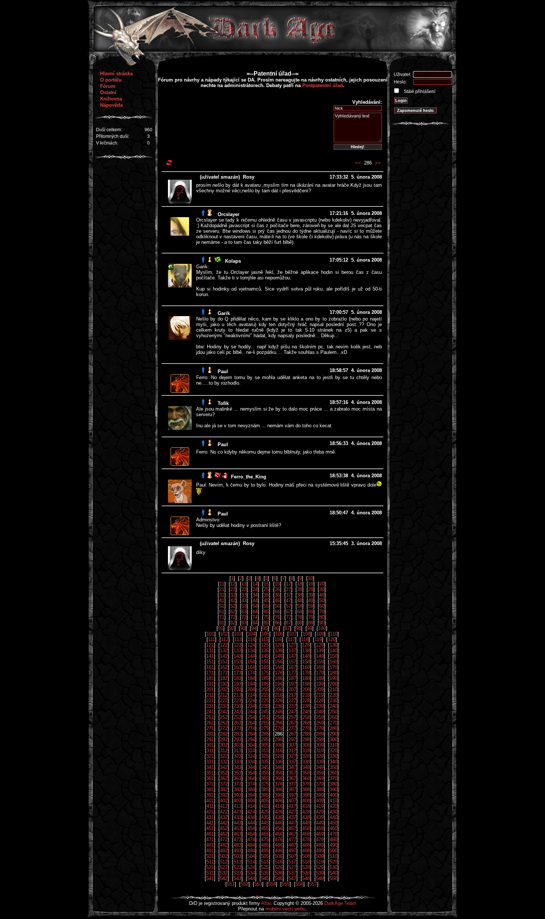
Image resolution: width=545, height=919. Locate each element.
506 (279, 856)
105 (265, 634)
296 (279, 739)
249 (320, 711)
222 (224, 700)
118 (304, 639)
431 (210, 817)
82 (232, 623)
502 (224, 856)
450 (333, 823)
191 (210, 684)
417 (292, 806)
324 (251, 756)
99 (309, 628)
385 (265, 789)
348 (306, 767)
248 (306, 711)
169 (320, 667)
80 (321, 617)
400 (333, 795)
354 (251, 773)
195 (265, 684)
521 (210, 867)
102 (224, 634)
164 (251, 667)
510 (333, 856)
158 (306, 661)
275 (265, 728)
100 (322, 628)
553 (258, 884)
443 (237, 823)
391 (210, 795)
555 (286, 884)
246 (279, 711)
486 (279, 845)
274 (251, 728)
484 (251, 845)
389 (320, 789)
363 (237, 778)
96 (276, 628)
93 (242, 628)
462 (224, 834)
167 (292, 667)
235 (265, 706)
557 (313, 884)
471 (210, 839)
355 (265, 773)
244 (251, 711)
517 (292, 862)
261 (210, 723)
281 (210, 734)
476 (279, 839)
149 (320, 656)
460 (333, 828)
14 (255, 584)
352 (224, 773)
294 (251, 739)
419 (320, 806)
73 (244, 617)
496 (279, 850)
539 (320, 873)
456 (279, 828)
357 (292, 773)
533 (237, 873)
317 (292, 750)
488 (306, 845)
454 (251, 828)
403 (237, 800)
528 (306, 867)
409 (320, 800)
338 (306, 761)
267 (292, 723)
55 (266, 606)
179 (320, 673)
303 (237, 745)
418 (306, 806)
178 (306, 673)
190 (333, 678)
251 (210, 717)
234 (251, 706)
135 (265, 650)
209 (320, 689)
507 (292, 856)
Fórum (107, 86)
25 (266, 589)
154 (251, 661)
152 (224, 661)
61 (221, 611)
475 (265, 839)
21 (221, 589)
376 (279, 784)
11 (221, 584)
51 (221, 606)
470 (333, 834)
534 (251, 873)
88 (299, 623)
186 (279, 678)
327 (292, 756)
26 (277, 589)
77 (288, 617)
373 (237, 784)
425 (265, 812)
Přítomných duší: (112, 136)
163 (237, 667)
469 (320, 834)
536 (279, 873)
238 (306, 706)
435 (265, 817)
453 (237, 828)
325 (265, 756)
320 (333, 750)
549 (320, 878)
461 (210, 834)
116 (278, 639)
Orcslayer (229, 214)
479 (320, 839)
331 (210, 761)
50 (321, 600)
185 (265, 678)
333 (237, 761)
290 (333, 734)
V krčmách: (107, 143)
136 (279, 650)
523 (237, 867)
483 (237, 845)
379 (320, 784)
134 (251, 650)
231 (210, 706)
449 (320, 823)
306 (279, 745)
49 (310, 600)
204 (251, 689)
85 (266, 623)
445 (265, 823)
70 (321, 611)
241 (210, 711)
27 (288, 589)
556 (299, 884)
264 (251, 723)
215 (265, 695)
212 (224, 695)
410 (333, 800)
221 (210, 700)
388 (306, 789)
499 (320, 850)
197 (292, 684)
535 (265, 873)
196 (279, 684)
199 (320, 684)
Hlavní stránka (116, 73)
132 (224, 650)
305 (265, 745)
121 (210, 645)
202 (224, 689)
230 (333, 700)
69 (310, 611)
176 (279, 673)
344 (251, 767)
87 (288, 623)
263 (237, 723)
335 (265, 761)
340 (333, 761)
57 (288, 606)
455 (265, 828)
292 (224, 739)
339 (320, 761)
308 (306, 745)
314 (251, 750)
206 (279, 689)
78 (299, 617)
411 (210, 806)
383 (237, 789)
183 (237, 678)
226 (279, 700)
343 (237, 767)
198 (306, 684)
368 (306, 778)
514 (251, 862)
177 (292, 673)
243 (237, 711)
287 (292, 734)
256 (279, 717)
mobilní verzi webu (285, 909)
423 (237, 812)
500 (333, 850)
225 (265, 700)
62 (232, 611)
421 (210, 812)
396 (279, 795)
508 (306, 856)
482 (224, 845)
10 (310, 578)
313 (237, 750)
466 (279, 834)
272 (224, 728)
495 (265, 850)
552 (244, 884)
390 (333, 789)
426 (279, 812)
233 (237, 706)
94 (254, 628)
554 (272, 884)
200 (333, 684)
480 (333, 839)
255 (265, 717)
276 (279, 728)
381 (210, 789)
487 (292, 845)
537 (292, 873)
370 (333, 778)
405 (265, 800)
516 (279, 862)
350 (333, 767)
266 (279, 723)
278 (306, 728)
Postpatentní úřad (322, 85)
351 (210, 773)
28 (299, 589)
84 (255, 623)
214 (251, 695)
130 (333, 645)
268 (306, 723)
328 (306, 756)
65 (266, 611)
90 (321, 623)
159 (320, 661)
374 (251, 784)
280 (333, 728)
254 (251, 717)
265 (265, 723)
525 (265, 867)
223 (237, 700)
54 (255, 606)
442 (224, 823)
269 (320, 723)
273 (237, 728)
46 (277, 600)
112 (224, 639)
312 (224, 750)
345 (265, 767)
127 (292, 645)
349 (320, 767)
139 (320, 650)
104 (251, 634)
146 (279, 656)
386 (279, 789)
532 (224, 873)
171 (210, 673)
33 (244, 595)
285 (265, 734)
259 (320, 717)
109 (320, 634)
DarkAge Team (340, 903)
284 (251, 734)
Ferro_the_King (248, 477)
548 (306, 878)
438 (306, 817)
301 (210, 745)
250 (333, 711)
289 (320, 734)
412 (224, 806)
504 (251, 856)
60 (321, 606)
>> (378, 163)
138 (306, 650)
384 (251, 789)
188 (306, 678)
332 (224, 761)
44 (255, 600)
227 (292, 700)
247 (292, 711)
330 (333, 756)
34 (255, 595)
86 (277, 623)
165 (265, 667)
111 (211, 639)
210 (333, 689)
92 (231, 628)
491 (210, 850)
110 (333, 634)
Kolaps (233, 261)
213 (237, 695)
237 (292, 706)
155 (265, 661)
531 (210, 873)
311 (210, 750)
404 (251, 800)
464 (251, 834)
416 (279, 806)
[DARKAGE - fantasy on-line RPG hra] (272, 50)
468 (306, 834)
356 (279, 773)
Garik (224, 313)
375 (265, 784)
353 (237, 773)
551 (231, 884)
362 (224, 778)
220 (333, 695)
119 (318, 639)
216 (279, 695)
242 (224, 711)
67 (288, 611)
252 (224, 717)
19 (310, 584)
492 (224, 850)
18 (299, 584)
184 (251, 678)
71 (221, 617)
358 (306, 773)
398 (306, 795)
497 (292, 850)
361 (210, 778)
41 (221, 600)
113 (238, 639)
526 (279, 867)
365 (265, 778)
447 (292, 823)
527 (292, 867)
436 (279, 817)
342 (224, 767)
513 (237, 862)
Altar (266, 903)
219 (320, 695)
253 (237, 717)
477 (292, 839)
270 (333, 723)
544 (251, 878)
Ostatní (108, 92)
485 (265, 845)
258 (306, 717)
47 (288, 600)
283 (237, 734)
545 (265, 878)
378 (306, 784)
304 (251, 745)
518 (306, 862)
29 (310, 589)
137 (292, 650)
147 (292, 656)
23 (244, 589)
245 (265, 711)
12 (232, 584)
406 (279, 800)
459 (320, 828)
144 (251, 656)
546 (279, 878)
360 (333, 773)
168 (306, 667)
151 (210, 661)
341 (210, 767)
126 (279, 645)
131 (210, 650)
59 (310, 606)
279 (320, 728)
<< (358, 163)
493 (237, 850)
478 (306, 839)
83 (244, 623)
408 (306, 800)
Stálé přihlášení (419, 91)
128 (306, 645)
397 (292, 795)
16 (277, 584)
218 (306, 695)
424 (251, 812)
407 (292, 800)
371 (210, 784)
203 (237, 689)
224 (251, 700)
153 (237, 661)
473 (237, 839)
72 (232, 617)
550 (333, 878)
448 (306, 823)
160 (333, 661)
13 (244, 584)
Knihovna (111, 99)
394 (251, 795)
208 (306, 689)
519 (320, 862)
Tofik (223, 403)
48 (299, 600)
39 (310, 595)
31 (221, 595)
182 (224, 678)
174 (251, 673)
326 (279, 756)
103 (238, 634)
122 (224, 645)
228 (306, 700)
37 (288, 595)
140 (333, 650)
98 (298, 628)
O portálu (111, 80)
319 (320, 750)
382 (224, 789)
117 (291, 639)
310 (333, 745)
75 (266, 617)
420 (333, 806)
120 (332, 639)
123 (237, 645)
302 (224, 745)
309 (320, 745)
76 (277, 617)
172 (224, 673)
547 (292, 878)
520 (333, 862)
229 (320, 700)
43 (244, 600)
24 (255, 589)
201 (210, 689)
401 (210, 800)
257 (292, 717)
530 (333, 867)
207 (292, 689)
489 (320, 845)
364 (251, 778)
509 (320, 856)
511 (210, 862)
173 (237, 673)
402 (224, 800)
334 (251, 761)
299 (320, 739)
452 (224, 828)
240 (333, 706)
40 (321, 595)
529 (320, 867)
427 (292, 812)
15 (266, 584)
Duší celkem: (109, 129)
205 (265, 689)
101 (210, 634)
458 (306, 828)
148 (306, 656)
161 (210, 667)
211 (210, 695)
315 (265, 750)
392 (224, 795)
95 (265, 628)
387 (292, 789)
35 (266, 595)
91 (220, 628)
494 (251, 850)
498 (306, 850)
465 (265, 834)
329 (320, 756)
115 (264, 639)
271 (210, 728)
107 (293, 634)
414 (251, 806)
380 (333, 784)
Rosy (248, 177)
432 (224, 817)
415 (265, 806)
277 (292, 728)
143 (237, 656)
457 (292, 828)
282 (224, 734)
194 (251, 684)
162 (224, 667)
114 (251, 639)
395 (265, 795)
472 (224, 839)
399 (320, 795)
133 (237, 650)
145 (265, 656)
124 (251, 645)
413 (237, 806)
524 (251, 867)
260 (333, 717)
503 (237, 856)
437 (292, 817)
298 (306, 739)
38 (299, 595)
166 (279, 667)
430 (333, 812)
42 (232, 600)
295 (265, 739)
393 (237, 795)
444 (251, 823)
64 (255, 611)
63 (244, 611)
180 (333, 673)
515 (265, 862)
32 (232, 595)
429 (320, 812)
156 (279, 661)
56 (277, 606)
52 (232, 606)
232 (224, 706)
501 (210, 856)
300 (333, 739)
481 (210, 845)
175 (265, 673)
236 (279, 706)
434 (251, 817)
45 (266, 600)
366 (279, 778)
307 (292, 745)
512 (224, 862)
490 (333, 845)
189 (320, 678)
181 (210, 678)
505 (265, 856)
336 (279, 761)
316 (279, 750)
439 (320, 817)
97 (287, 628)
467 (292, 834)
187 (292, 678)
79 (310, 617)
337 (292, 761)
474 (251, 839)
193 (237, 684)
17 (288, 584)
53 (244, 606)
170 (333, 667)
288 (306, 734)
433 (237, 817)
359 (320, 773)
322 (224, 756)
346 (279, 767)
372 (224, 784)
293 (237, 739)
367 (292, 778)
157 (292, 661)
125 (265, 645)
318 (306, 750)
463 (237, 834)
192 (224, 684)
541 (210, 878)
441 (210, 823)
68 (299, 611)
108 (306, 634)
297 (292, 739)
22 (232, 589)
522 (224, 867)
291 (210, 739)
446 (279, 823)
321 (210, 756)
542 (224, 878)
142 (224, 656)
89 (310, 623)
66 (277, 611)
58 (299, 606)
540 (333, 873)
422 (224, 812)
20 (321, 584)
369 (320, 778)
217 (292, 695)
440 (333, 817)
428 (306, 812)
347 (292, 767)
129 (320, 645)
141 (210, 656)
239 (320, 706)
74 (255, 617)
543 (237, 878)
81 (221, 623)
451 (210, 828)
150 (333, 656)
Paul (223, 371)
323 (237, 756)
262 (224, 723)
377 (292, 784)
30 (321, 589)
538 (306, 873)
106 (279, 634)
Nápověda (111, 105)
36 (277, 595)
